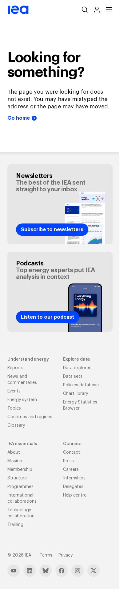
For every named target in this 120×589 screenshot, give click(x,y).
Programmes (20, 487)
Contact (71, 452)
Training (15, 525)
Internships (74, 478)
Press (68, 461)
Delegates (73, 487)
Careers (71, 469)
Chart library (75, 394)
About (13, 452)
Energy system (22, 400)
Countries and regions (29, 417)
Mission (14, 461)
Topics (14, 408)
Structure (17, 478)
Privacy (65, 555)
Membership (19, 469)
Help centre (74, 495)
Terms (46, 555)
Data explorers (78, 368)
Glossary (16, 425)
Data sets (72, 376)
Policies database (81, 385)
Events (14, 391)
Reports (15, 368)
